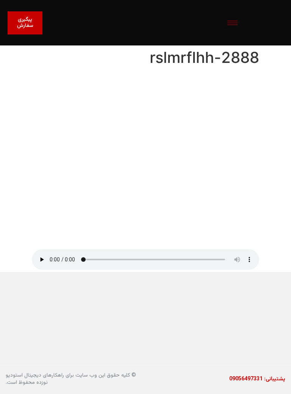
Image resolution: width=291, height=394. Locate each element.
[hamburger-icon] (232, 22)
